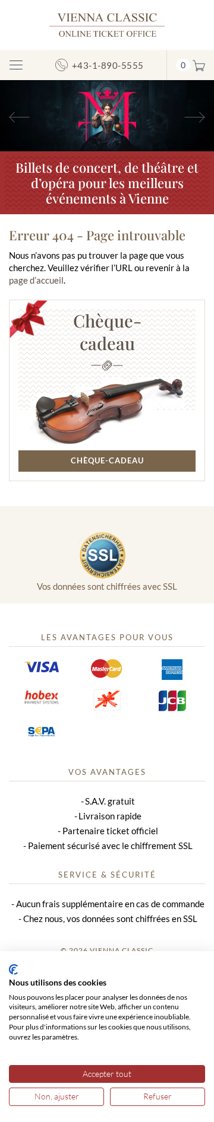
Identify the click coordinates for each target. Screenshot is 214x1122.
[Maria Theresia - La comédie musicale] (107, 114)
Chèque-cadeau (107, 331)
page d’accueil (36, 280)
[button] (16, 115)
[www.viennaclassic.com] (107, 24)
